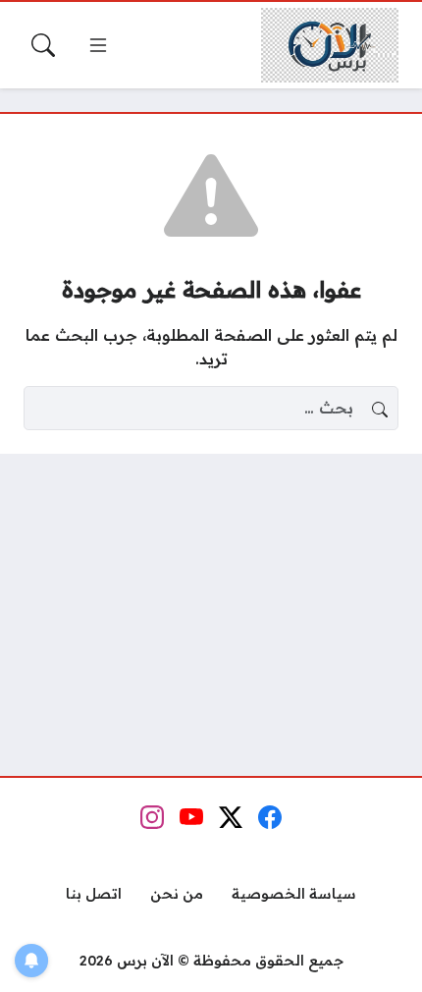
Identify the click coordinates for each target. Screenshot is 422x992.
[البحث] (43, 45)
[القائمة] (98, 45)
